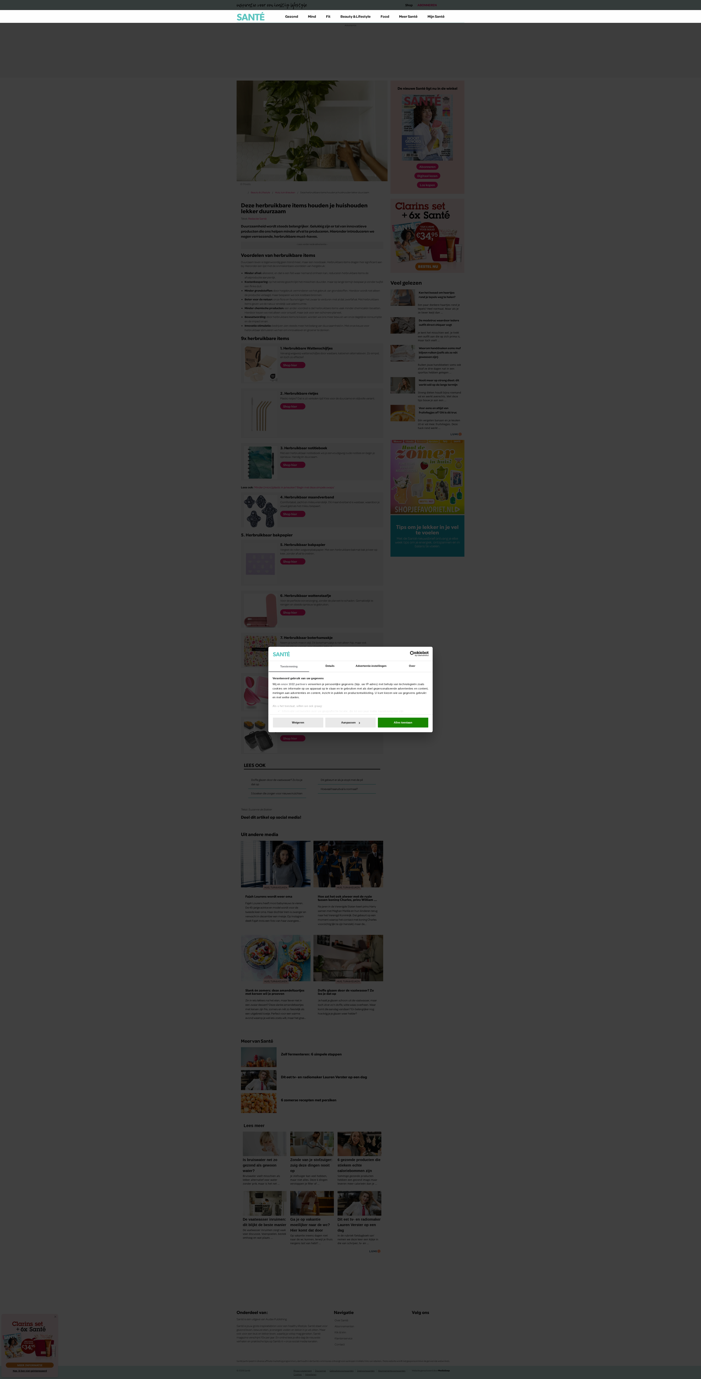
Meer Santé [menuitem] (408, 16)
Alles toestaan (403, 722)
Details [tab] (329, 665)
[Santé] (251, 16)
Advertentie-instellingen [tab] (371, 665)
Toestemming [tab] (289, 666)
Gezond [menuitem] (291, 16)
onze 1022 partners (294, 684)
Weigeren (298, 722)
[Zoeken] (461, 16)
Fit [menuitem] (328, 16)
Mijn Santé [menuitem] (436, 16)
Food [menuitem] (385, 16)
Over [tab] (412, 665)
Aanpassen (348, 722)
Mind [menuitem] (312, 16)
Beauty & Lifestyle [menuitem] (355, 16)
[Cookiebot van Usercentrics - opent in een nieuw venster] (413, 653)
